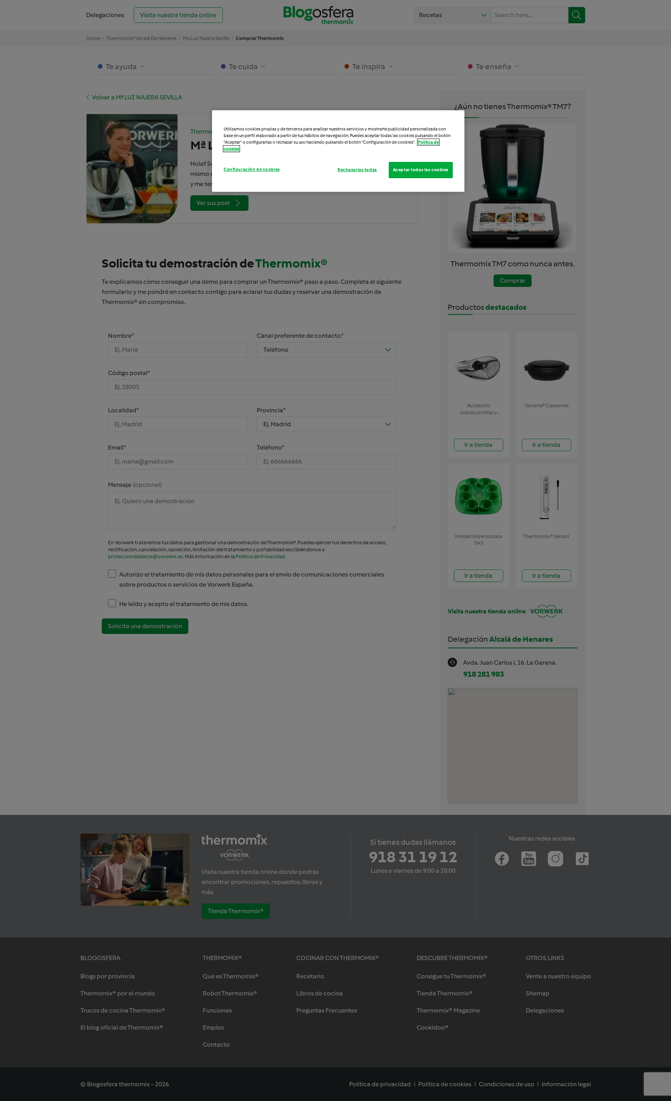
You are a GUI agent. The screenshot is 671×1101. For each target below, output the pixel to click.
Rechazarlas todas (357, 169)
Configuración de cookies (252, 169)
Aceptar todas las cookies (420, 169)
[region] (338, 151)
